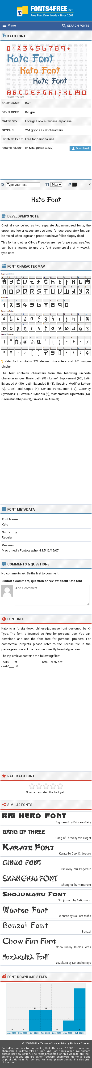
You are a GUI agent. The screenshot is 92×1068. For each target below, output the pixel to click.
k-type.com (72, 649)
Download (82, 148)
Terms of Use (48, 1043)
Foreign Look (34, 121)
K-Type (30, 112)
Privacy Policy (69, 1043)
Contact (85, 1043)
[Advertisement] (46, 167)
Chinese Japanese (58, 121)
